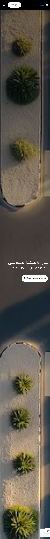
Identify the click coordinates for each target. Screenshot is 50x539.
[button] (14, 4)
